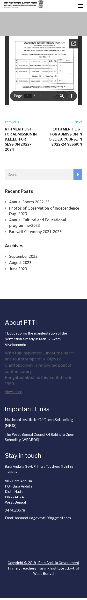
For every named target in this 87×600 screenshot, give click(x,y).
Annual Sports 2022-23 (29, 202)
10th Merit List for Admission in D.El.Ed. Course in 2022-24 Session (65, 136)
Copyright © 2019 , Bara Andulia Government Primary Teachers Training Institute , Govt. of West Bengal (43, 568)
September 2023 (23, 256)
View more (13, 392)
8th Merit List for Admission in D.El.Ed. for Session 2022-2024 (21, 139)
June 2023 (18, 269)
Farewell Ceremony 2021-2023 (35, 231)
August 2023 (20, 262)
